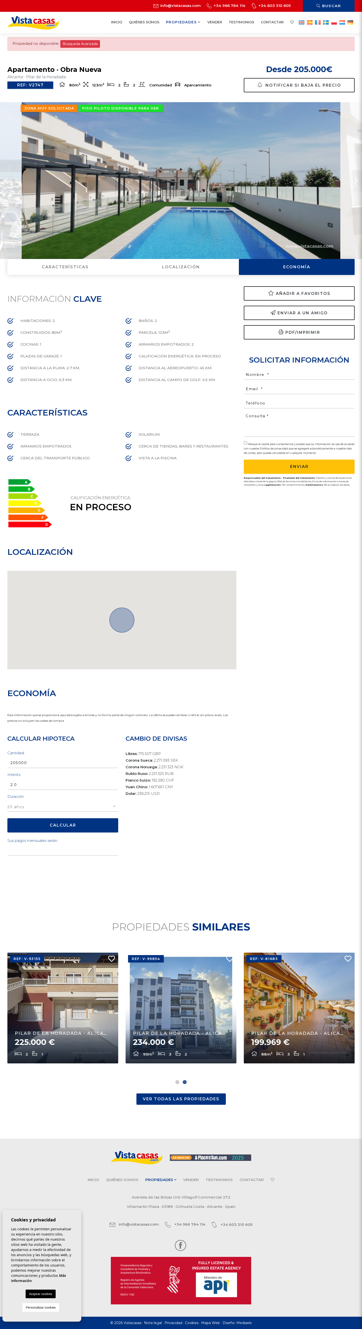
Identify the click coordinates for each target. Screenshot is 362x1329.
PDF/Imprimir (302, 332)
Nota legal (153, 1323)
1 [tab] (177, 1082)
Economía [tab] (296, 267)
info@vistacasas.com (180, 5)
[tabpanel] (299, 1008)
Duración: (15, 796)
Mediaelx (244, 1323)
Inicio (116, 22)
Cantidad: (16, 753)
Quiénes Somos (144, 22)
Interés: (14, 774)
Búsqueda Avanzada (80, 44)
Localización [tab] (181, 267)
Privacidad (173, 1323)
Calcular (63, 825)
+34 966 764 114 (229, 5)
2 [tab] (185, 1082)
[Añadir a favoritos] (109, 960)
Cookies (191, 1323)
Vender (214, 22)
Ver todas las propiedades (181, 1099)
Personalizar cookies (41, 1307)
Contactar (272, 22)
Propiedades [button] (182, 22)
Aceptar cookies (40, 1294)
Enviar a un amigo (303, 313)
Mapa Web (210, 1323)
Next (356, 180)
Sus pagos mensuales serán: (32, 840)
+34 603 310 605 (274, 5)
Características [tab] (65, 267)
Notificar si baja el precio (302, 85)
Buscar (331, 5)
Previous (6, 180)
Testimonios (241, 22)
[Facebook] (180, 1245)
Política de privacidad (274, 448)
